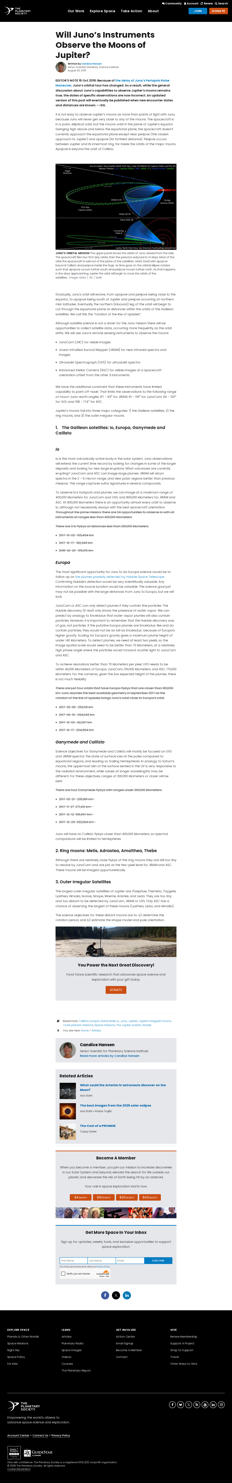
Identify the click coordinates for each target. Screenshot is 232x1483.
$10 (103, 1197)
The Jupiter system (128, 1025)
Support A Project (182, 1343)
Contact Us (40, 1435)
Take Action (131, 11)
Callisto (83, 1021)
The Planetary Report (76, 1370)
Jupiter (132, 1021)
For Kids (12, 1364)
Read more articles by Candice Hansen (109, 1056)
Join (198, 11)
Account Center (18, 1435)
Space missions (104, 1025)
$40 (150, 1197)
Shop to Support (181, 1350)
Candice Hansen (97, 1045)
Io (118, 1021)
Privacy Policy (103, 1266)
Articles (96, 1030)
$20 (127, 1197)
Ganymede (107, 1021)
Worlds (146, 1025)
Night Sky (13, 1350)
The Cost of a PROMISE (98, 1126)
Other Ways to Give (183, 1364)
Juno (123, 1021)
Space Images (72, 1350)
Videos (66, 1357)
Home (85, 1030)
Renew (208, 3)
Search (223, 3)
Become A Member (129, 1350)
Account (193, 3)
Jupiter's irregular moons (155, 1021)
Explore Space (102, 11)
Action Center (125, 1337)
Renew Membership (183, 1337)
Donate (218, 11)
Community (173, 3)
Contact (122, 1357)
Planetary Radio (73, 1343)
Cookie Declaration (19, 1469)
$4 (80, 1197)
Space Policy (16, 1357)
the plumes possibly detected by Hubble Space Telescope (119, 577)
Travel (174, 1357)
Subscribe (158, 1260)
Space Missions (18, 1343)
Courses (67, 1364)
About (153, 11)
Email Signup (124, 1343)
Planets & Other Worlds (23, 1337)
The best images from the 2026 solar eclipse (115, 1105)
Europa (94, 1021)
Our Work (76, 11)
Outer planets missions (78, 1025)
